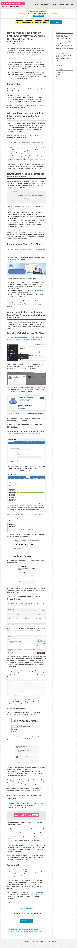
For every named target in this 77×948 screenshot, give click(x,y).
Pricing (54, 4)
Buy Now (55, 22)
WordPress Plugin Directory (17, 303)
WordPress (58, 78)
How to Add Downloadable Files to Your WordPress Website (64, 64)
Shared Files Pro (38, 892)
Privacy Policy (34, 941)
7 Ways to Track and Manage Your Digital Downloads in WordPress (63, 39)
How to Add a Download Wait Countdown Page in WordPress (64, 49)
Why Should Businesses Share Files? (64, 62)
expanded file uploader (29, 847)
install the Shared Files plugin (26, 337)
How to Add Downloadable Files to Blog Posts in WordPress (24, 931)
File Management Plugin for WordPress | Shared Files (23, 929)
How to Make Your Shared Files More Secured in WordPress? (64, 46)
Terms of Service (25, 941)
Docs (67, 4)
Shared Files (10, 62)
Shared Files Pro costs (13, 855)
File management (59, 72)
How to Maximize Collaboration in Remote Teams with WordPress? (63, 42)
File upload (16, 902)
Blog (72, 4)
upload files (26, 135)
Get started (38, 16)
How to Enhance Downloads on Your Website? (63, 56)
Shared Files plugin (15, 257)
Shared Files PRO (13, 3)
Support (61, 4)
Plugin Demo (44, 4)
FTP (57, 76)
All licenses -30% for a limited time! (32, 22)
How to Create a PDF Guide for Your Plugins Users (63, 59)
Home (36, 4)
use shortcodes (27, 514)
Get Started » (26, 921)
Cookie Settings (52, 941)
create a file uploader (27, 206)
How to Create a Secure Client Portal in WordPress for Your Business (64, 36)
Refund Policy (43, 941)
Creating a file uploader (36, 183)
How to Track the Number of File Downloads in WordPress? (63, 52)
